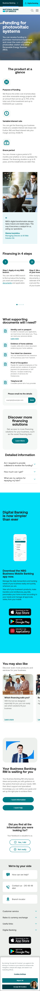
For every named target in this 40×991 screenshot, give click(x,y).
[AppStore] (20, 612)
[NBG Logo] (11, 10)
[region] (20, 974)
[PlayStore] (20, 621)
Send (32, 400)
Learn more (15, 339)
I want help (18, 808)
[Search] (32, 10)
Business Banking (9, 3)
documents (7, 283)
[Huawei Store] (20, 630)
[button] (16, 304)
